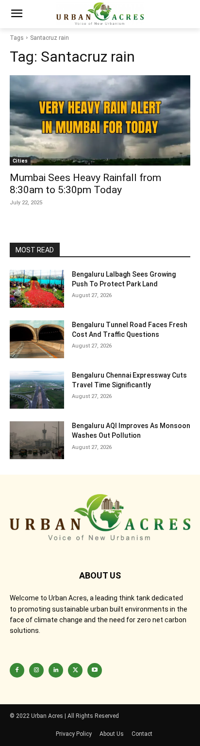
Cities (20, 161)
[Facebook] (17, 670)
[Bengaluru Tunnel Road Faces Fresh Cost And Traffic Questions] (37, 339)
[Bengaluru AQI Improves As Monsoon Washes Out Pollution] (37, 440)
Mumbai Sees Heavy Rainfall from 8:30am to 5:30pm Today (85, 184)
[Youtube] (94, 670)
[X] (75, 670)
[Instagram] (36, 670)
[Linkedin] (56, 670)
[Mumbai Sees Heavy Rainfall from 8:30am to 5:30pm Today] (100, 120)
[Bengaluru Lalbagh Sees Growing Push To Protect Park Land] (37, 289)
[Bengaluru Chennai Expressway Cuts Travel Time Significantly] (37, 390)
